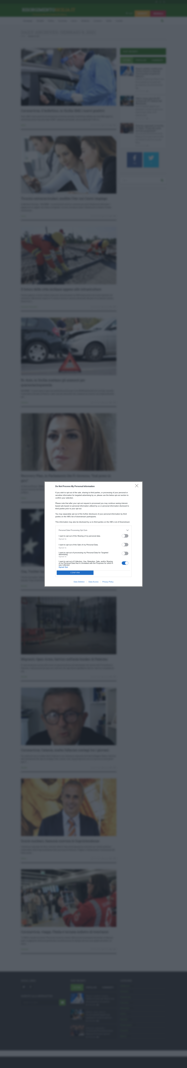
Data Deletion (79, 582)
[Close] (137, 486)
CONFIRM (75, 573)
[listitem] (93, 530)
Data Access (93, 582)
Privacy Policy (107, 582)
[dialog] (93, 534)
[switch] (125, 536)
